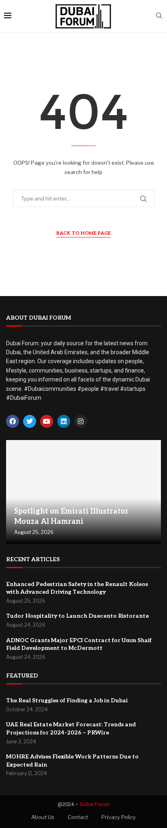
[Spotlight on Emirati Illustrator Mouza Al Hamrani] (83, 492)
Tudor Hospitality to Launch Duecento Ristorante (77, 615)
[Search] (159, 16)
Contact (78, 817)
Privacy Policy (118, 817)
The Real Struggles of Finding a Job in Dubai (67, 700)
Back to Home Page (83, 233)
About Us (42, 817)
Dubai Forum (95, 804)
